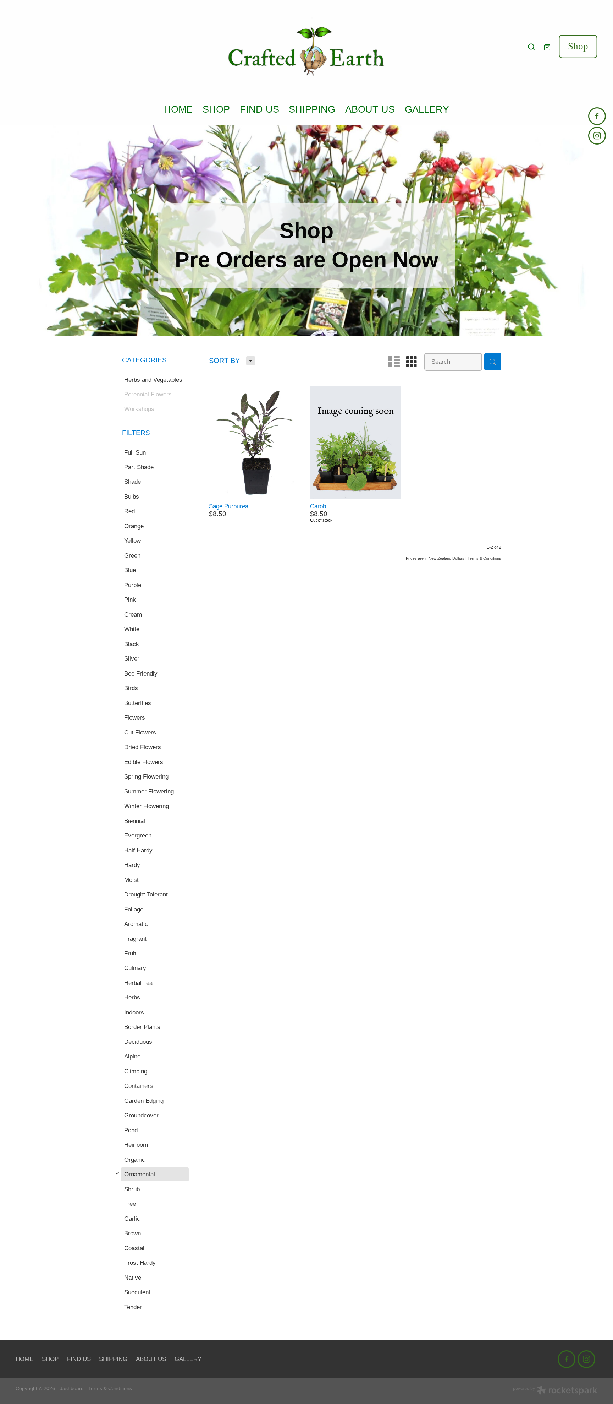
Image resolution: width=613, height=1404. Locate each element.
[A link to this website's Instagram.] (597, 136)
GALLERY (427, 109)
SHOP (216, 109)
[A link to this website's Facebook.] (597, 116)
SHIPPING (312, 109)
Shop (578, 46)
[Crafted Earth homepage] (306, 46)
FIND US (259, 109)
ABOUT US (370, 109)
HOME (178, 109)
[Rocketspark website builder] (555, 1391)
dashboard (72, 1388)
